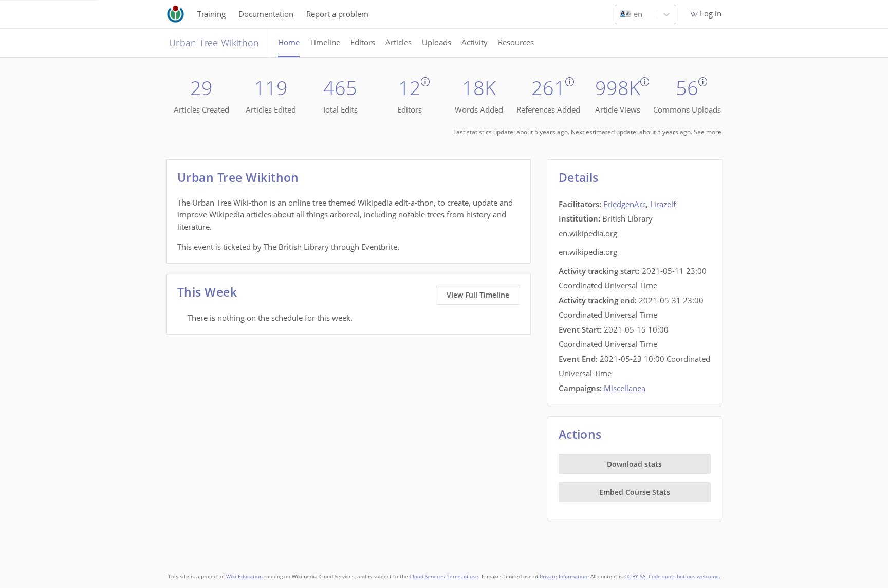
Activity (474, 42)
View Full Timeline (478, 295)
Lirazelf (663, 204)
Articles (398, 42)
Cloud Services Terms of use (444, 576)
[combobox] (621, 14)
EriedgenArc (624, 204)
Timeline (325, 42)
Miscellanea (624, 388)
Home (289, 42)
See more (707, 131)
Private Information (563, 576)
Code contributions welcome (684, 576)
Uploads (436, 42)
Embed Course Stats (634, 492)
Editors (362, 42)
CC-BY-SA (634, 576)
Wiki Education (244, 576)
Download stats (634, 464)
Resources (516, 42)
